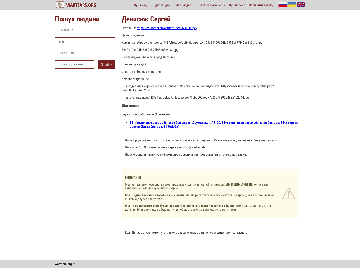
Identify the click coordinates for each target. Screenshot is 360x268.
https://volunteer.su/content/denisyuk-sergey (167, 28)
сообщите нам (220, 233)
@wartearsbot (268, 140)
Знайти (106, 64)
